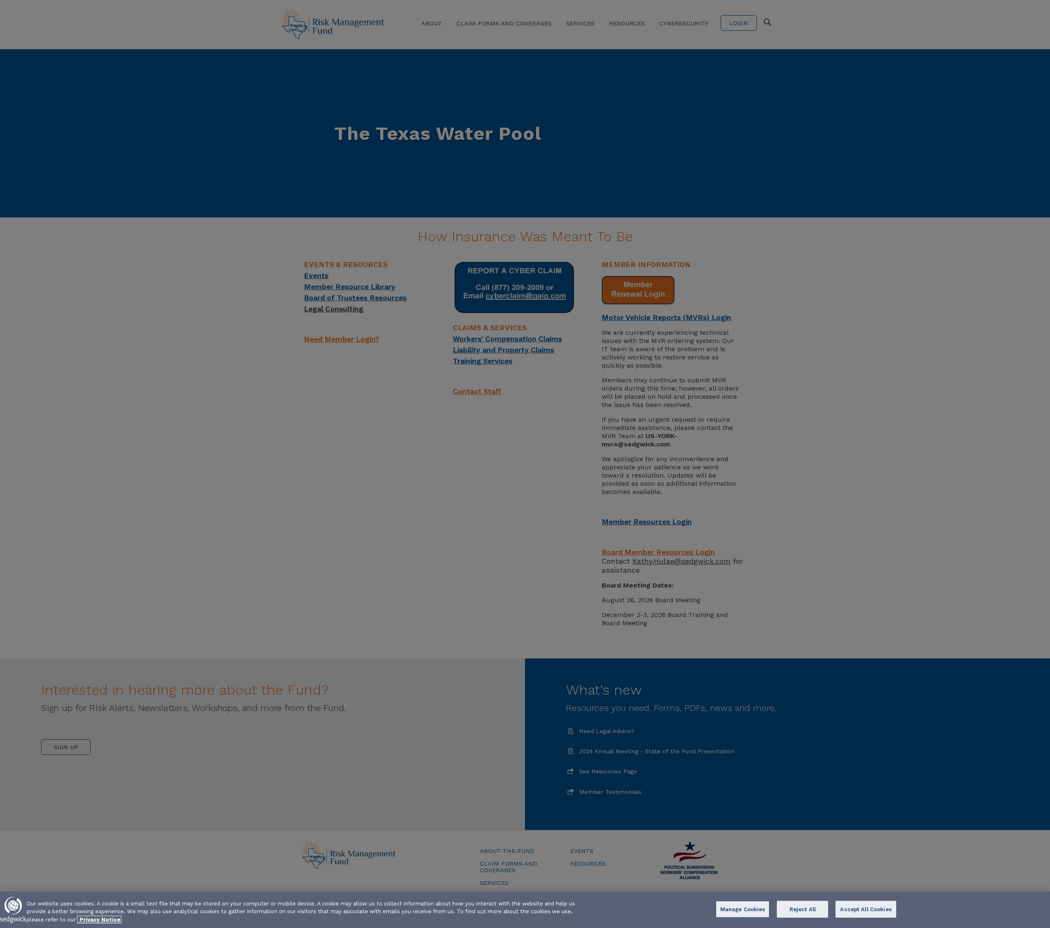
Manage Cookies (742, 909)
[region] (525, 909)
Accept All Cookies (865, 909)
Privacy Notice (99, 920)
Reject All (803, 909)
